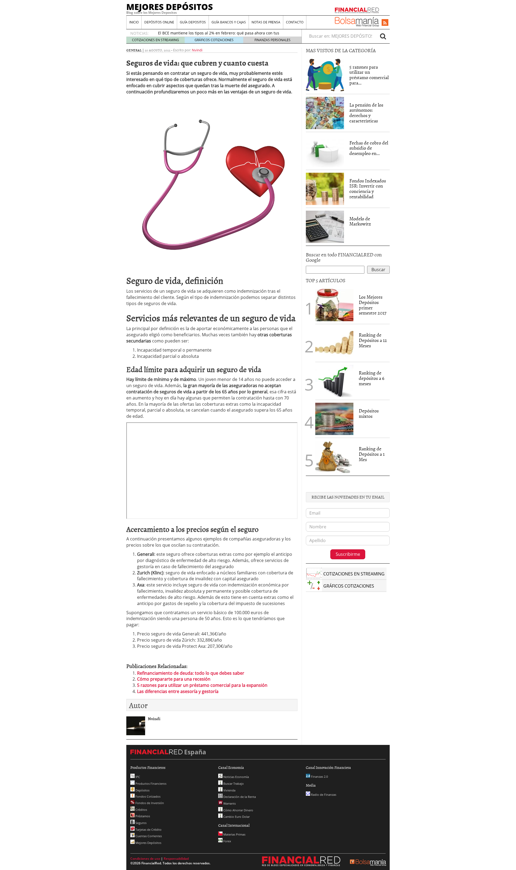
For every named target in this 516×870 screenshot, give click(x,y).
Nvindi (197, 50)
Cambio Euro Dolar (236, 817)
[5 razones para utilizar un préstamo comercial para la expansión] (325, 75)
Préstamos (142, 816)
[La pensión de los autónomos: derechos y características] (325, 113)
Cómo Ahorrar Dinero (238, 810)
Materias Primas (234, 834)
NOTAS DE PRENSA (266, 22)
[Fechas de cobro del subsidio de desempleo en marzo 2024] (325, 151)
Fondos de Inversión (149, 803)
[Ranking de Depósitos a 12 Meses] (334, 343)
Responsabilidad (176, 858)
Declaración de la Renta (239, 797)
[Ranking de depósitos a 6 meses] (334, 381)
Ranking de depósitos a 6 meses (371, 378)
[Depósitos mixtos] (334, 418)
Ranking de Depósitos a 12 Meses (373, 340)
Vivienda (229, 790)
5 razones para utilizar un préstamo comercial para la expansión (202, 685)
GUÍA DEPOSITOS (193, 22)
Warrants (229, 803)
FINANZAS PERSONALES (273, 40)
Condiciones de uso (145, 858)
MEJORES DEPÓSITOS (169, 6)
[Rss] (385, 23)
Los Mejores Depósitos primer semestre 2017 (372, 304)
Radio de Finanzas (323, 795)
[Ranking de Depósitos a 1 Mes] (334, 457)
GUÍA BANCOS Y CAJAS (229, 22)
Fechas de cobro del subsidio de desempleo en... (368, 148)
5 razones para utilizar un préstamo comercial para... (369, 74)
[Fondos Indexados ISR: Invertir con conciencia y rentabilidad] (325, 189)
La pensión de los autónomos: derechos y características (366, 112)
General (134, 50)
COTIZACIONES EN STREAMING (155, 40)
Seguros (140, 823)
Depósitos (142, 790)
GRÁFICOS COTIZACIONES (214, 40)
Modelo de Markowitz (360, 221)
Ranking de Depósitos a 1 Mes (372, 454)
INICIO (134, 22)
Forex (227, 841)
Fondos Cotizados (147, 796)
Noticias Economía (236, 777)
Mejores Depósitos (148, 843)
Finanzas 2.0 (319, 776)
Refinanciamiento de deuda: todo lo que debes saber (190, 673)
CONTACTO (294, 22)
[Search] (383, 36)
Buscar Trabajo (233, 783)
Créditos (141, 810)
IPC (137, 777)
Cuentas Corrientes (148, 836)
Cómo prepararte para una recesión (173, 679)
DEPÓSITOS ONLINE (159, 22)
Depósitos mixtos (369, 413)
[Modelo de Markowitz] (325, 227)
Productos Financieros (150, 783)
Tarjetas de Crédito (148, 829)
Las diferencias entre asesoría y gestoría (177, 691)
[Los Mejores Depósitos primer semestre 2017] (334, 305)
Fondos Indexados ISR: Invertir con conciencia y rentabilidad (367, 188)
